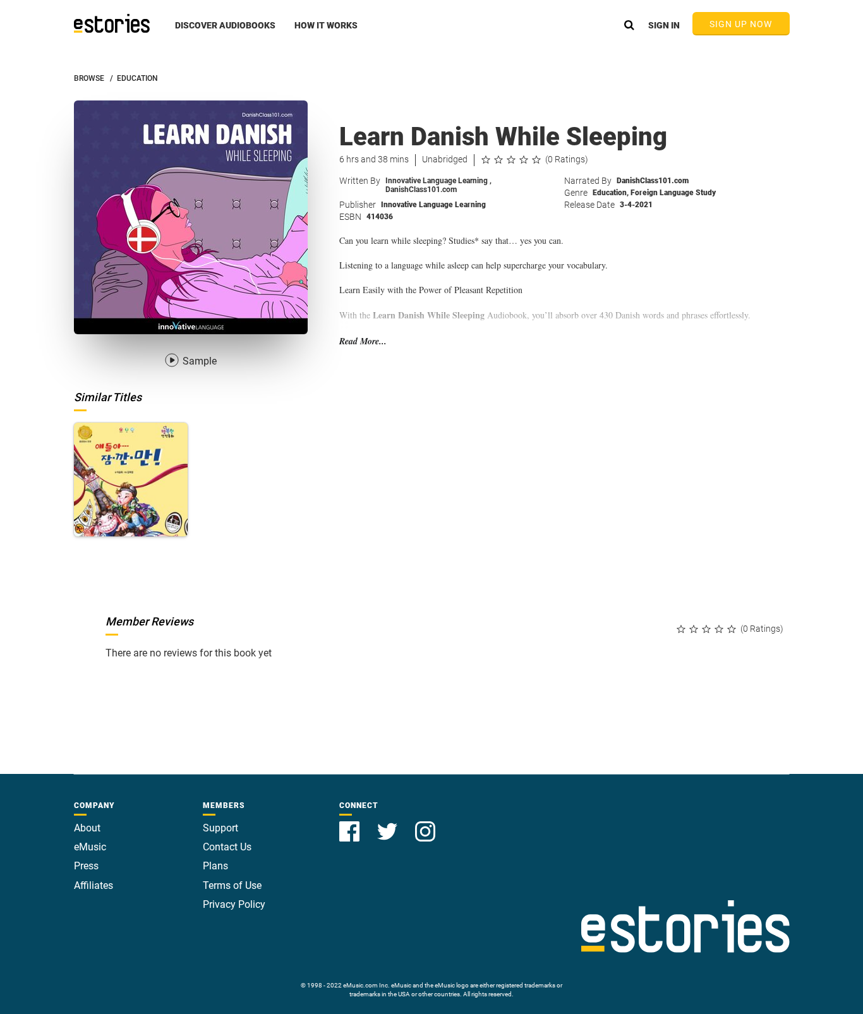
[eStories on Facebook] (351, 824)
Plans (215, 866)
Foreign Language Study (673, 192)
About (87, 828)
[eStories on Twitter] (388, 824)
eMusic (90, 847)
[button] (225, 32)
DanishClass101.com (421, 189)
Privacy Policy (234, 904)
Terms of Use (232, 885)
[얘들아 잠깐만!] (131, 479)
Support (220, 828)
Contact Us (227, 847)
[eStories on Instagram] (425, 824)
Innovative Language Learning (438, 180)
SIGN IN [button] (664, 25)
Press (86, 866)
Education (611, 192)
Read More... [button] (363, 341)
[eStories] (112, 23)
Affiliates (93, 885)
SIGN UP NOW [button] (741, 24)
